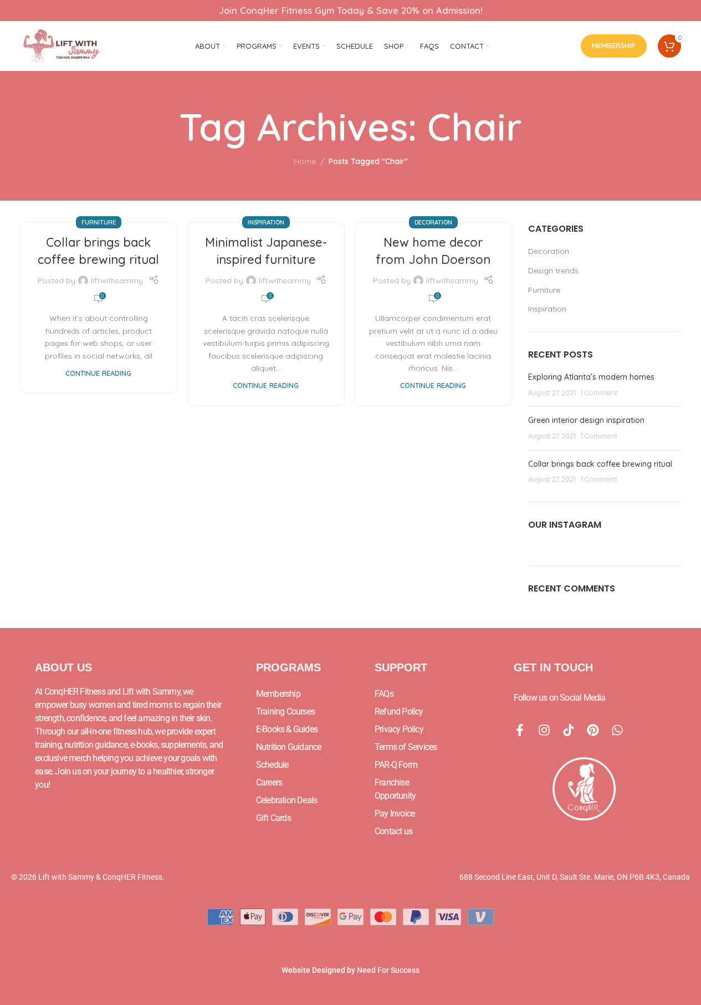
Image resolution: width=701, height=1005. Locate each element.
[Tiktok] (568, 730)
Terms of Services (406, 747)
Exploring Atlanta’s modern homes (591, 377)
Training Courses (285, 711)
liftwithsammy (117, 280)
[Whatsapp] (617, 730)
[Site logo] (62, 45)
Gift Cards (273, 818)
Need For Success (388, 970)
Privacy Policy (399, 729)
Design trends (553, 271)
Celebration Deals (286, 800)
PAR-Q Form (396, 764)
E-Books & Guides (287, 729)
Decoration (433, 222)
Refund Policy (399, 711)
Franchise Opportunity (395, 789)
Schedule (272, 764)
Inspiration (266, 222)
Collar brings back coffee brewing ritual (600, 464)
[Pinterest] (593, 730)
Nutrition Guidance (288, 747)
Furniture (98, 222)
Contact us (393, 831)
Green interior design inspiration (586, 420)
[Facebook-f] (520, 730)
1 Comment (599, 392)
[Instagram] (544, 730)
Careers (269, 782)
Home (305, 161)
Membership (614, 45)
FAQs (384, 693)
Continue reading (98, 373)
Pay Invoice (395, 813)
